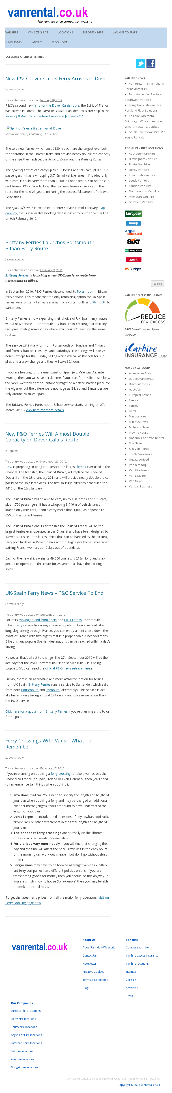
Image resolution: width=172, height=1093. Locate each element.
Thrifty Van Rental (141, 454)
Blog (85, 988)
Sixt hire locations (22, 1051)
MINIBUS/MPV (13, 42)
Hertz (132, 411)
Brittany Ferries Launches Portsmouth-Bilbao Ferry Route (50, 245)
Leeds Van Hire (139, 180)
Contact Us (90, 955)
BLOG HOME (59, 42)
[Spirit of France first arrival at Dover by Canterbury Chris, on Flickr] (34, 128)
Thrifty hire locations (24, 1027)
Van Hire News (139, 470)
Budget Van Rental (141, 379)
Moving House (138, 432)
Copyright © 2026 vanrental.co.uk (139, 1085)
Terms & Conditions (95, 980)
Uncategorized (139, 459)
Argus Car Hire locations (26, 1035)
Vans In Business (140, 486)
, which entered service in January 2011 (44, 116)
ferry (18, 625)
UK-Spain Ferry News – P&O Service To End (54, 592)
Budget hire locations (24, 1067)
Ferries (133, 406)
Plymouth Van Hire (141, 197)
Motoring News (139, 427)
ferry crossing (61, 773)
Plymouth (99, 302)
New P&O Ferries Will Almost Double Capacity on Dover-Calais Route (47, 436)
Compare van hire (137, 947)
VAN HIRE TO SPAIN (125, 32)
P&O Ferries (73, 620)
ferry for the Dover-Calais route (56, 105)
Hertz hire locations (23, 1019)
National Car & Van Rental (146, 438)
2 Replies (11, 451)
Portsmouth (85, 291)
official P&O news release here (67, 668)
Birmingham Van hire (143, 159)
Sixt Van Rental (139, 449)
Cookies (99, 972)
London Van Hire (140, 186)
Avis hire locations (22, 1059)
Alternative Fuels (140, 373)
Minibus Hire (137, 416)
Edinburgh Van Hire (142, 175)
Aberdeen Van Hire (142, 153)
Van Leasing (137, 476)
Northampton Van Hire (144, 191)
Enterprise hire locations (26, 1043)
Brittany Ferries (17, 275)
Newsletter (89, 964)
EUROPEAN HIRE (93, 32)
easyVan (135, 389)
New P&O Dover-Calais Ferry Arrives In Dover (56, 78)
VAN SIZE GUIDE (38, 32)
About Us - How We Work (99, 947)
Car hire (131, 980)
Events (133, 400)
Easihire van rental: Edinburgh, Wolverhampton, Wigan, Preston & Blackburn (144, 121)
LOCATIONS (65, 32)
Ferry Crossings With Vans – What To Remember (48, 743)
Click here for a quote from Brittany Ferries (36, 711)
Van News (136, 481)
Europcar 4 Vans (140, 395)
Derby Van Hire (139, 170)
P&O (8, 467)
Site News (135, 443)
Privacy (87, 972)
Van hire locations (137, 964)
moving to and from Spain (38, 620)
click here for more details (45, 410)
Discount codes (139, 384)
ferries (81, 467)
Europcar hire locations (26, 1011)
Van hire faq (137, 465)
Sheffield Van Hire (141, 202)
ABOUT (37, 42)
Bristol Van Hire (139, 164)
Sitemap (131, 972)
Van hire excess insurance (142, 955)
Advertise (132, 988)
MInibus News (138, 422)
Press (129, 996)
